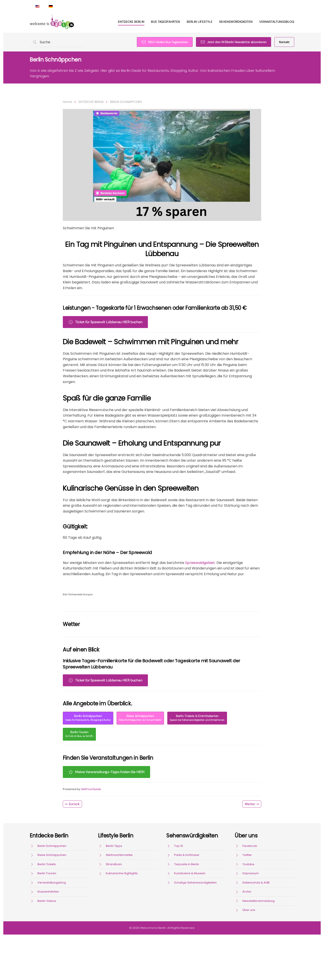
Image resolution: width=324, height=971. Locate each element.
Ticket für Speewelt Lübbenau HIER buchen (108, 322)
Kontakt (284, 42)
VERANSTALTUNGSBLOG (276, 22)
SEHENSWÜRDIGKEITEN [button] (236, 22)
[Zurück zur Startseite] (52, 21)
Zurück (74, 804)
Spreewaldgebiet (200, 562)
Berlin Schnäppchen (88, 718)
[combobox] (56, 42)
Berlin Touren (79, 734)
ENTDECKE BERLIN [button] (131, 22)
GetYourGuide (91, 789)
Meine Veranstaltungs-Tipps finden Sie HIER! (109, 772)
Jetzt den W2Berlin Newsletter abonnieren (236, 42)
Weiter (250, 804)
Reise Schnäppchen (140, 718)
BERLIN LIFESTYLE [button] (199, 22)
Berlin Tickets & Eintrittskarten (197, 718)
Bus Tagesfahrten (165, 22)
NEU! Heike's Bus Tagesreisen (168, 42)
